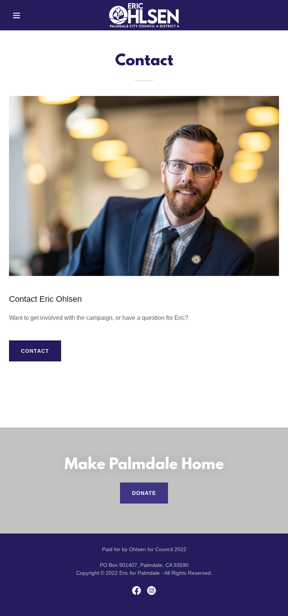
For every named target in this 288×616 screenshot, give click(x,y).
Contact (35, 351)
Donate (144, 493)
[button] (29, 15)
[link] (144, 15)
